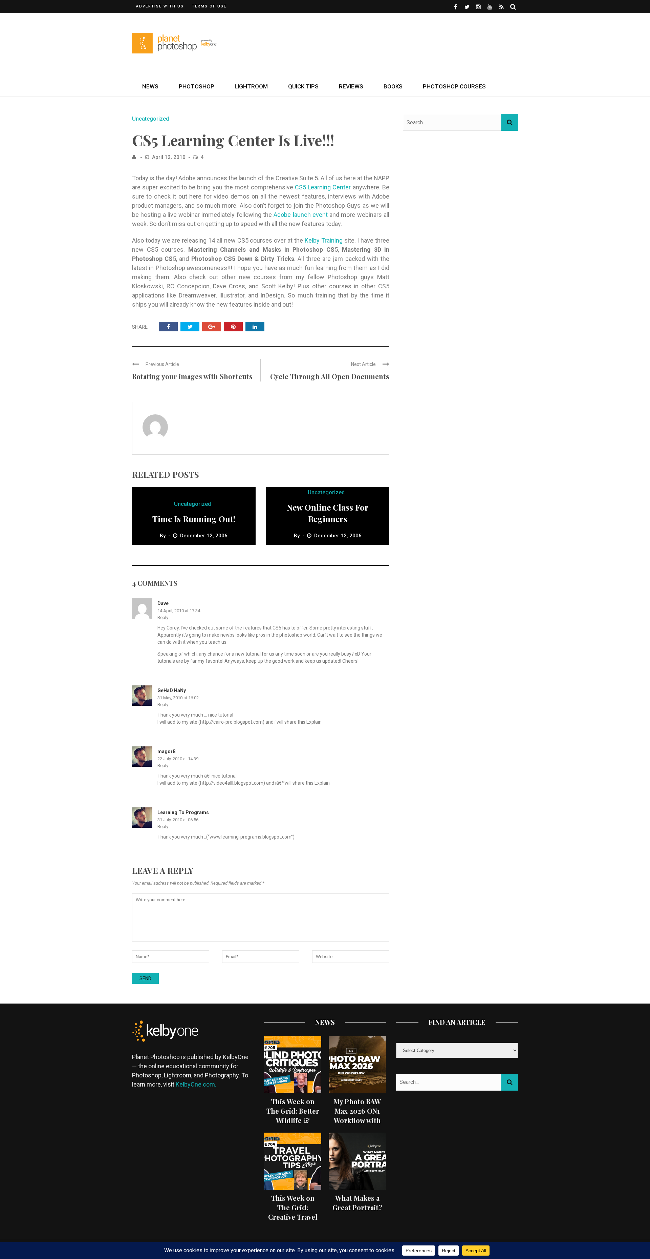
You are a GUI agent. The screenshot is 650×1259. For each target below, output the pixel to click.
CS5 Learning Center (324, 187)
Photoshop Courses (454, 86)
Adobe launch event (301, 214)
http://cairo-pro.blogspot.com (231, 722)
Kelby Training (324, 240)
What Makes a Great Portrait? (357, 1202)
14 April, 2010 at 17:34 (178, 610)
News (150, 86)
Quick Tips (303, 86)
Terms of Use (209, 6)
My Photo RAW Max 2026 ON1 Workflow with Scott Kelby (357, 1115)
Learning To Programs (183, 812)
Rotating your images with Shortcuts (192, 376)
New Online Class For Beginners (328, 513)
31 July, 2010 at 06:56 (177, 819)
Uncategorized (150, 119)
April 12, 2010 (169, 157)
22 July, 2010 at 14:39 (177, 758)
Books (393, 86)
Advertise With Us (160, 6)
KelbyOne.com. (197, 1084)
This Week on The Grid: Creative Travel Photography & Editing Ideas (292, 1216)
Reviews (351, 86)
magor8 (166, 751)
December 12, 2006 (204, 536)
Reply (162, 617)
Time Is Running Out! (193, 518)
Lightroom (251, 86)
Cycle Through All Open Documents (329, 376)
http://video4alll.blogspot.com (231, 783)
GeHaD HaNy (171, 690)
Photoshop (196, 86)
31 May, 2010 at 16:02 (178, 697)
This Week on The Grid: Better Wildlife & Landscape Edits (293, 1115)
